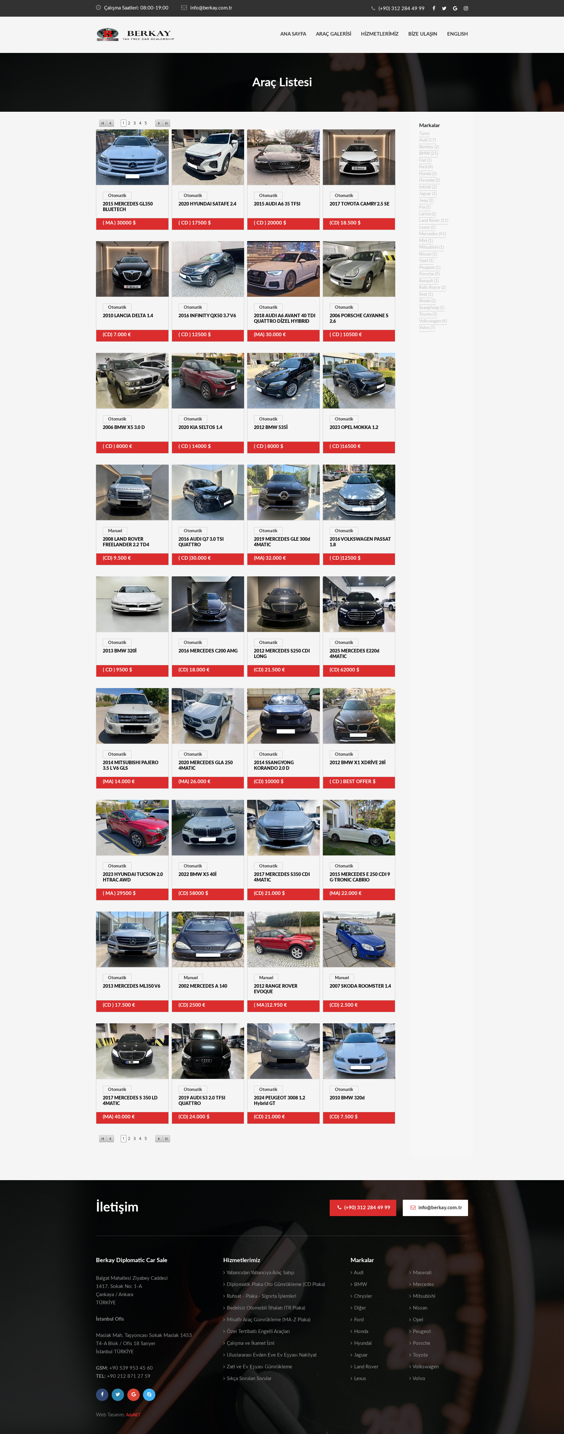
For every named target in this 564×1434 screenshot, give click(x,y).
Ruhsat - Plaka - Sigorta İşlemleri (261, 1296)
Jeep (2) (426, 201)
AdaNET (133, 1415)
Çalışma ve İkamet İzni (250, 1343)
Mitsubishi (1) (431, 247)
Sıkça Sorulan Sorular (249, 1378)
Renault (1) (429, 281)
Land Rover (365, 1366)
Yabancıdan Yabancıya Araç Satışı (260, 1272)
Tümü (424, 134)
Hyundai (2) (429, 180)
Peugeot (421, 1331)
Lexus (359, 1378)
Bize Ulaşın (422, 34)
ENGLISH (457, 34)
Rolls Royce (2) (432, 288)
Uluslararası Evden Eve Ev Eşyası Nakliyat (271, 1355)
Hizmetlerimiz (380, 34)
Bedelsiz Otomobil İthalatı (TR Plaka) (265, 1308)
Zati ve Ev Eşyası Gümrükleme (259, 1366)
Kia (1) (425, 207)
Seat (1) (426, 294)
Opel (417, 1319)
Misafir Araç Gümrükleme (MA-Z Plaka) (268, 1319)
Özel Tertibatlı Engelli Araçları (258, 1331)
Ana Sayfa (293, 34)
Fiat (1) (425, 160)
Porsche (421, 1343)
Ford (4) (426, 167)
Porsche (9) (429, 274)
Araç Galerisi (333, 34)
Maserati (421, 1272)
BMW (360, 1284)
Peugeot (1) (429, 268)
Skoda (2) (427, 301)
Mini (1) (426, 241)
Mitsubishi (423, 1296)
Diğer (359, 1308)
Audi (358, 1272)
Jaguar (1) (428, 194)
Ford (358, 1319)
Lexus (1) (427, 227)
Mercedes (423, 1284)
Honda (360, 1331)
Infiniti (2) (428, 187)
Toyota (420, 1355)
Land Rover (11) (433, 221)
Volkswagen (425, 1366)
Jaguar (360, 1355)
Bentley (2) (429, 147)
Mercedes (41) (432, 234)
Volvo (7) (427, 328)
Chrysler (362, 1296)
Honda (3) (428, 174)
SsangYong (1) (431, 308)
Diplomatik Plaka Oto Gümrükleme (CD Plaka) (275, 1284)
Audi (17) (427, 140)
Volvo (418, 1378)
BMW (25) (428, 154)
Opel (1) (426, 261)
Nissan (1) (428, 254)
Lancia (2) (427, 214)
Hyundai (362, 1343)
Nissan (419, 1308)
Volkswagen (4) (433, 321)
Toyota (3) (428, 314)
